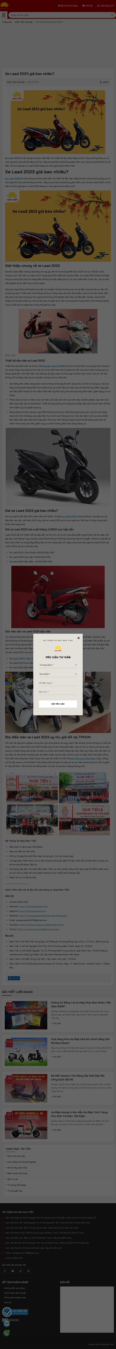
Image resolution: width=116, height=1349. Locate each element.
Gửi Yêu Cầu (58, 704)
